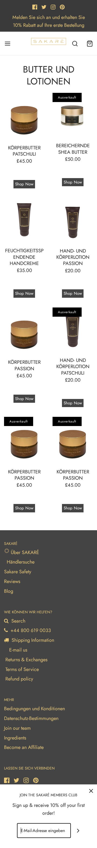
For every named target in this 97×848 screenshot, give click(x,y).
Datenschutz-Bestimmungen (31, 718)
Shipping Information (32, 640)
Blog (8, 591)
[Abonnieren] (78, 830)
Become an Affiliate (24, 747)
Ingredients (15, 737)
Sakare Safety (17, 571)
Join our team (17, 728)
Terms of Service (22, 669)
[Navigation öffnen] (7, 43)
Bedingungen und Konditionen (34, 708)
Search (17, 620)
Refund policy (19, 678)
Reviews (12, 581)
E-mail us (17, 649)
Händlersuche (20, 561)
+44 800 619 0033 (30, 630)
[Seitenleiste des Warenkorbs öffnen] (89, 43)
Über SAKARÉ (24, 552)
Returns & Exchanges (26, 659)
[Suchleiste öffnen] (74, 43)
